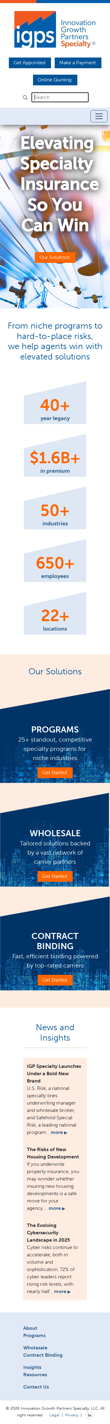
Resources (35, 1374)
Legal (54, 1414)
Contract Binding (43, 1355)
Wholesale (35, 1348)
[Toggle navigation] (99, 116)
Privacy (71, 1414)
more (59, 1132)
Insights (32, 1367)
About (30, 1328)
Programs (34, 1335)
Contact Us (36, 1387)
